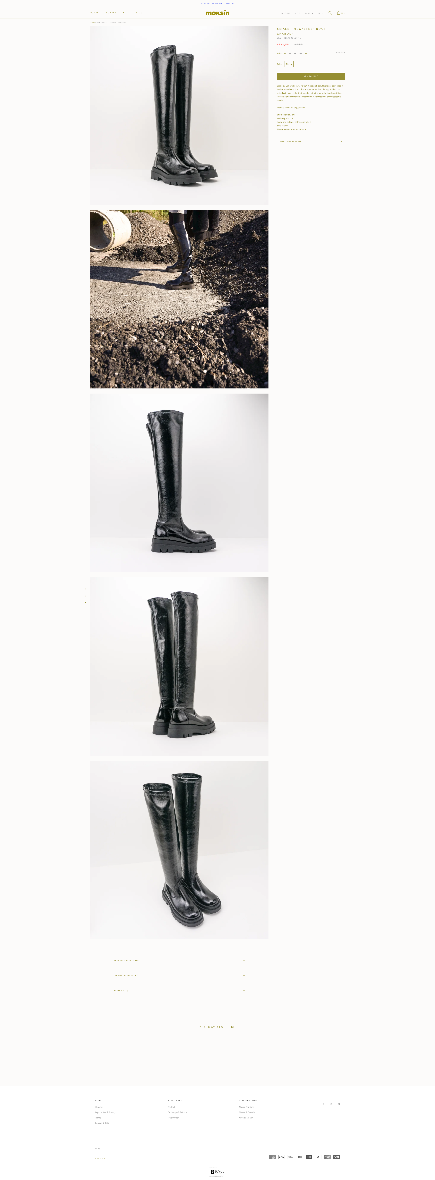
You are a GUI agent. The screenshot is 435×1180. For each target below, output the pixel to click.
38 (306, 53)
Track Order (173, 1117)
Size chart (340, 52)
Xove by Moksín (246, 1117)
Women (94, 12)
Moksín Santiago (246, 1107)
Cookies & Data (102, 1123)
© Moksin (100, 1158)
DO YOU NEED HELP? (126, 975)
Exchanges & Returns (177, 1112)
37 (301, 53)
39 (285, 53)
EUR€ (307, 13)
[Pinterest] (339, 1104)
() (343, 13)
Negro (289, 64)
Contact (171, 1107)
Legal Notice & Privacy (105, 1112)
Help (297, 13)
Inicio (92, 22)
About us (99, 1107)
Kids (126, 12)
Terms (98, 1117)
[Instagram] (331, 1104)
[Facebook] (324, 1104)
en (319, 13)
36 (295, 53)
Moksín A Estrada (247, 1112)
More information (290, 141)
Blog (139, 12)
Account (285, 13)
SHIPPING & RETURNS (127, 960)
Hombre (111, 12)
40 (290, 53)
